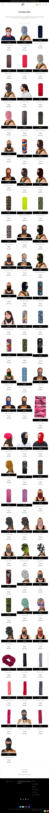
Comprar (34, 781)
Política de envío (34, 810)
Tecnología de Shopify (18, 809)
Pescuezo (12, 809)
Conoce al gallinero (36, 794)
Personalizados (35, 784)
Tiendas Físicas (35, 789)
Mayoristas (34, 786)
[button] (2, 4)
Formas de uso (35, 792)
